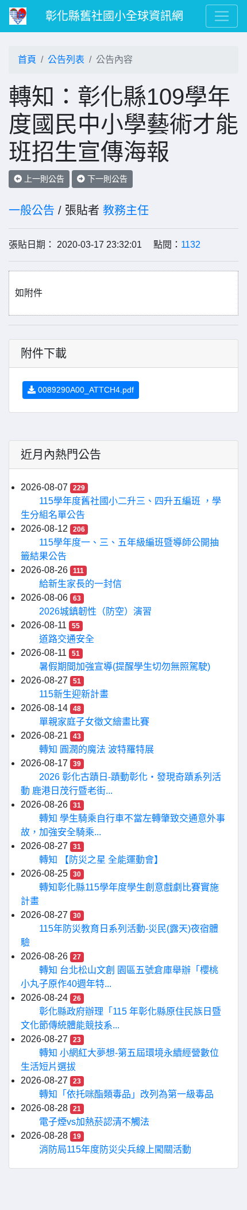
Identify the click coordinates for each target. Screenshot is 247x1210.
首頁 (27, 59)
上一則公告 (43, 178)
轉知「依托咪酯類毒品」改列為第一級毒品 (126, 1094)
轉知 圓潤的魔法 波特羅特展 (96, 749)
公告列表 (66, 59)
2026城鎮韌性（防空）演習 (95, 611)
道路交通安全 (66, 639)
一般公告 (32, 210)
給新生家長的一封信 (80, 584)
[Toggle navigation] (222, 16)
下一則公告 (106, 178)
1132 (190, 244)
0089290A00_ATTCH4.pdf (85, 389)
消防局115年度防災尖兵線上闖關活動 (115, 1149)
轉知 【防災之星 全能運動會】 (101, 860)
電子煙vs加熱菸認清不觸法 (94, 1122)
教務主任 (126, 210)
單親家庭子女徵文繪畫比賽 (94, 722)
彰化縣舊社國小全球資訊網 (114, 16)
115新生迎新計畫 (74, 694)
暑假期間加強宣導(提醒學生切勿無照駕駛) (124, 666)
